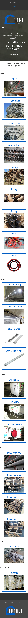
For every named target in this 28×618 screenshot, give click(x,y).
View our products (14, 54)
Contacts (15, 6)
